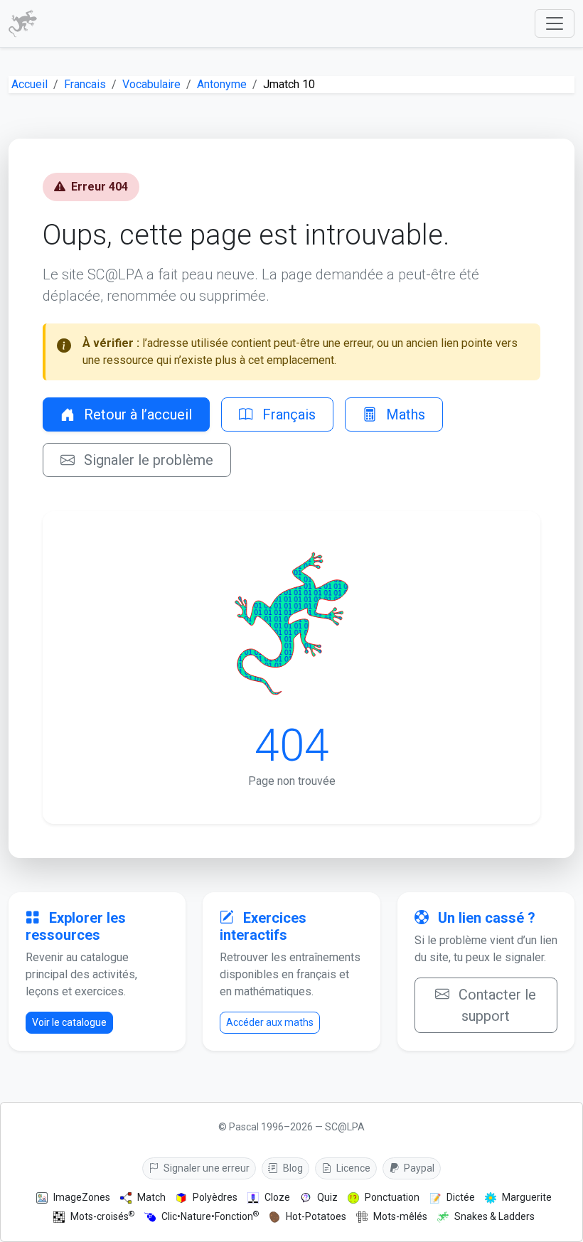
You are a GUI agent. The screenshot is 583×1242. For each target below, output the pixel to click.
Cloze (277, 1197)
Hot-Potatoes (316, 1216)
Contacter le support (495, 1005)
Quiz (327, 1197)
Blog (292, 1168)
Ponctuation (392, 1197)
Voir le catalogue (69, 1022)
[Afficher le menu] (554, 23)
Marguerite (527, 1197)
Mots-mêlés (400, 1216)
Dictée (460, 1197)
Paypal (418, 1168)
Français (287, 414)
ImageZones (81, 1197)
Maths (404, 414)
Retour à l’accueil (136, 414)
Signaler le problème (146, 460)
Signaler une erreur (205, 1168)
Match (151, 1197)
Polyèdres (215, 1197)
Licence (352, 1168)
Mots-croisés (102, 1216)
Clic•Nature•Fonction (210, 1216)
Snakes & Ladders (494, 1216)
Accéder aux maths (270, 1022)
